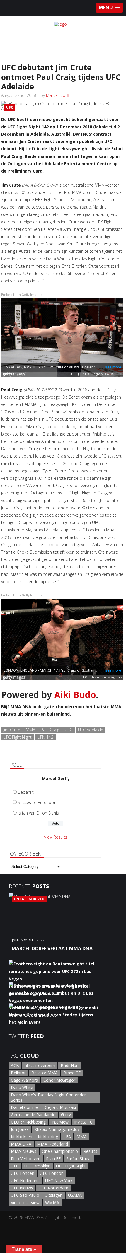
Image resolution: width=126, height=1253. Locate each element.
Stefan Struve (79, 1158)
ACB (15, 1065)
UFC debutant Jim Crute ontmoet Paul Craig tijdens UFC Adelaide (60, 77)
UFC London (52, 1173)
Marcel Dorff (57, 95)
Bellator (18, 1073)
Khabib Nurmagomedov (57, 1129)
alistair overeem (40, 1065)
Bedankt (26, 792)
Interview (60, 1122)
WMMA (52, 1202)
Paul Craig (50, 730)
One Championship (60, 1151)
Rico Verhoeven (25, 1158)
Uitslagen (53, 1195)
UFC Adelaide (90, 730)
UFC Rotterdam (53, 1188)
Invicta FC (83, 1122)
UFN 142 (45, 737)
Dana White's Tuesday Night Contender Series (48, 1097)
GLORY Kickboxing (28, 1122)
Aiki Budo (75, 695)
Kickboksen (21, 1136)
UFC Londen (22, 1173)
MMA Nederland (52, 1144)
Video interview (25, 1202)
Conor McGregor (59, 1080)
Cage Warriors (24, 1080)
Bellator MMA (44, 1073)
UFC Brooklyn (37, 1166)
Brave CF (72, 1073)
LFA (67, 1136)
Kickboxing (48, 1136)
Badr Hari (70, 1065)
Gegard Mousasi (60, 1107)
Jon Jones (20, 1129)
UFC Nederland (25, 1180)
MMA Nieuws (23, 1151)
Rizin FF (53, 1158)
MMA (30, 730)
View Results (55, 837)
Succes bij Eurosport (37, 802)
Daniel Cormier (25, 1107)
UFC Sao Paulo (25, 1195)
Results (90, 1151)
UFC (68, 730)
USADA (75, 1195)
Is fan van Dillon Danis (38, 813)
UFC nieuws (22, 1188)
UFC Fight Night (17, 737)
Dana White (22, 1087)
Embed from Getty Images (21, 295)
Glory (66, 1114)
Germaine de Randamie (33, 1114)
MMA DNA (21, 1144)
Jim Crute (11, 730)
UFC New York (59, 1180)
